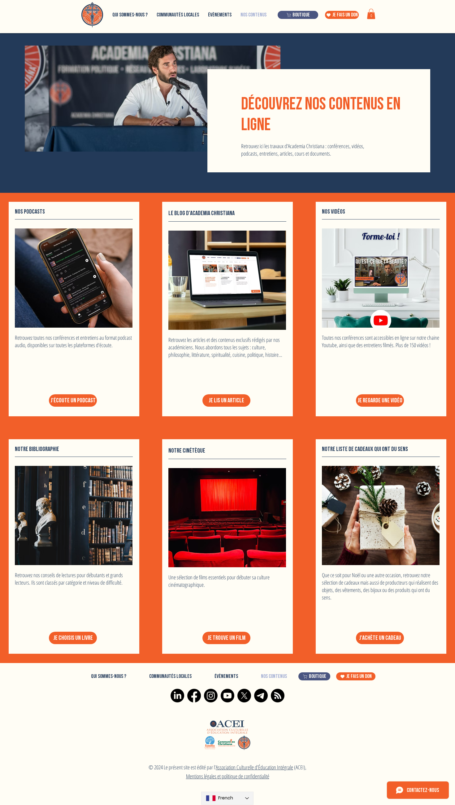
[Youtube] (227, 695)
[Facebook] (194, 695)
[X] (244, 695)
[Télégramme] (261, 695)
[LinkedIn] (177, 695)
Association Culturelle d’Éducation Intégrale (254, 767)
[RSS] (277, 695)
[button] (371, 14)
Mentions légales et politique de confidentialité (227, 776)
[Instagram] (211, 695)
